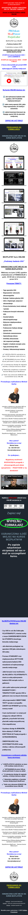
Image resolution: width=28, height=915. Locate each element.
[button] (14, 78)
